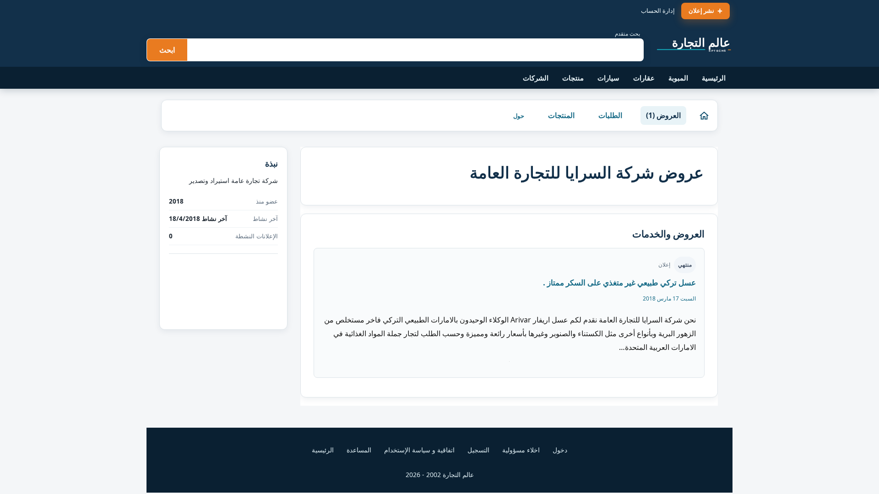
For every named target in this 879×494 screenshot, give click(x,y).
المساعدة (359, 450)
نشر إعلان (701, 10)
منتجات (573, 77)
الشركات (535, 77)
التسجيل (478, 450)
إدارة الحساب (658, 10)
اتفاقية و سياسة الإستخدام (419, 450)
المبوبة (678, 77)
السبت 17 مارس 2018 (669, 298)
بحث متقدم (627, 34)
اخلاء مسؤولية (521, 450)
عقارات (644, 77)
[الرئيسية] (704, 116)
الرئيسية (714, 77)
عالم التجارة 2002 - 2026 (440, 474)
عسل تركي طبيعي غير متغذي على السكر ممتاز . (619, 282)
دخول (560, 450)
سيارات (608, 77)
